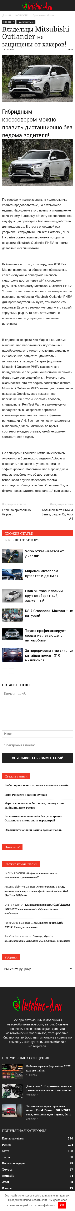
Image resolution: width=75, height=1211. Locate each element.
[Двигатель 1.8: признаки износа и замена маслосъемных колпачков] (12, 1091)
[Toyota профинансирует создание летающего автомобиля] (12, 634)
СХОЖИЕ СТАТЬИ (19, 533)
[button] (69, 5)
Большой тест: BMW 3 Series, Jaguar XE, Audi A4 (57, 514)
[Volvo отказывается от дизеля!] (12, 556)
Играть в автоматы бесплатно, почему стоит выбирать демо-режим (34, 805)
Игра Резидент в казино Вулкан (26, 794)
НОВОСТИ (8, 22)
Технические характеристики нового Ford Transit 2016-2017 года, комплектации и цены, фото (48, 1110)
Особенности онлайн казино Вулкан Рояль (33, 830)
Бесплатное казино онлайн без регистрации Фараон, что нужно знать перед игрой (33, 818)
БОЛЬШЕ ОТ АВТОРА (22, 540)
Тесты (6, 1157)
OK (62, 1205)
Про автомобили (26, 22)
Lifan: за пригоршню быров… (16, 512)
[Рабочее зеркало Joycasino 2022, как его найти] (12, 1071)
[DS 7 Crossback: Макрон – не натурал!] (12, 615)
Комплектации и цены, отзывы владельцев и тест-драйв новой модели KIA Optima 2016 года (36, 891)
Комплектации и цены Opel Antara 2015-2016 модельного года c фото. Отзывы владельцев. (37, 909)
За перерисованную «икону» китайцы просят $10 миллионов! (49, 655)
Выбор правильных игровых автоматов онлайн (37, 785)
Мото (5, 1151)
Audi (5, 1182)
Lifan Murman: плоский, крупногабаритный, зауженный (44, 595)
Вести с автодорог (14, 1163)
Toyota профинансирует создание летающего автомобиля (45, 635)
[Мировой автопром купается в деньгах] (12, 574)
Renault (8, 1175)
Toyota (7, 1169)
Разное (6, 1144)
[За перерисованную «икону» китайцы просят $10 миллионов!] (12, 655)
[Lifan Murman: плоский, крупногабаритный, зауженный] (12, 595)
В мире (6, 1188)
